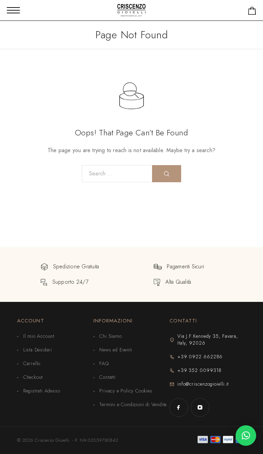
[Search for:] (117, 173)
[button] (246, 435)
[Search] (166, 173)
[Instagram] (200, 407)
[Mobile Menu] (13, 10)
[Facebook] (178, 407)
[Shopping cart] (252, 12)
